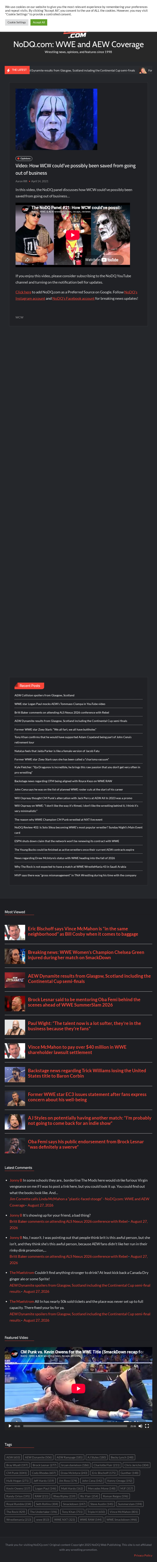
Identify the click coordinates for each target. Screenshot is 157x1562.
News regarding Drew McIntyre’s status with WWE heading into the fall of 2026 (65, 858)
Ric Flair (89, 1496)
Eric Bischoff (104, 1473)
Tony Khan (72, 1511)
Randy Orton (18, 1496)
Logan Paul (45, 1488)
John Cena (92, 1480)
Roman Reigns (115, 1496)
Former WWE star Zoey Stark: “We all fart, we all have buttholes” (55, 729)
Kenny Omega (119, 1480)
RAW (41, 1496)
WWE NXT (64, 1519)
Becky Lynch (122, 1457)
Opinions (25, 158)
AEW (13, 1457)
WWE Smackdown (122, 1519)
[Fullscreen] (147, 1426)
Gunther (129, 1473)
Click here (23, 292)
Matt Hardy (72, 1488)
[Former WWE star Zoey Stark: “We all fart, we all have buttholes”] (118, 70)
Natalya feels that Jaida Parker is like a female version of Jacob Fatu (57, 751)
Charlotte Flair (107, 1465)
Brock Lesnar (44, 1465)
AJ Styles (96, 1457)
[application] (78, 1388)
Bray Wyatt (17, 1465)
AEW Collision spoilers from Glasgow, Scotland (44, 695)
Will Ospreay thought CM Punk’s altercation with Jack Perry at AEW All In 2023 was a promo (73, 798)
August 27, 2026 (40, 1205)
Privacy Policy (143, 1555)
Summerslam (130, 1504)
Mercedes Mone (102, 1488)
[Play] (10, 1426)
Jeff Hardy (44, 1480)
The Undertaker (43, 1511)
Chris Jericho (136, 1465)
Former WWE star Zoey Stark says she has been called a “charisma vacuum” (62, 759)
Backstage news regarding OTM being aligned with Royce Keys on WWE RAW (63, 781)
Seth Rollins (47, 1504)
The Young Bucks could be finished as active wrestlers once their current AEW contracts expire (74, 849)
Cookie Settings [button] (17, 22)
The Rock (15, 1511)
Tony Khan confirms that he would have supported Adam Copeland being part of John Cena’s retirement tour (73, 739)
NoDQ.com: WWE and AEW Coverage (78, 44)
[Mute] (140, 1426)
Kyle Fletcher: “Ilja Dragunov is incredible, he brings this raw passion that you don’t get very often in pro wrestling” (77, 769)
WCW (19, 317)
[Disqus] (78, 493)
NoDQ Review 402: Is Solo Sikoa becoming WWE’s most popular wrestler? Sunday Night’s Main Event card (78, 830)
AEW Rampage (70, 1457)
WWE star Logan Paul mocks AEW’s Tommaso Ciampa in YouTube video (60, 704)
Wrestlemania (18, 1519)
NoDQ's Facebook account (73, 298)
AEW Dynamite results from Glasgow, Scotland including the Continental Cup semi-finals (56, 70)
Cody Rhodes (44, 1473)
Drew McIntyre (74, 1473)
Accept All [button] (39, 22)
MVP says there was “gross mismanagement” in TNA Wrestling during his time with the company (75, 875)
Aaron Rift (21, 181)
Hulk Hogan (17, 1480)
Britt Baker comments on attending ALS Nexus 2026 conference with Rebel (62, 712)
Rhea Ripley (64, 1496)
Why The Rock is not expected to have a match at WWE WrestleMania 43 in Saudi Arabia (70, 866)
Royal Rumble (18, 1504)
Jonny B (16, 1180)
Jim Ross (68, 1480)
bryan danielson (75, 1465)
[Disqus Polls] (78, 384)
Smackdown (74, 1504)
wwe (42, 1519)
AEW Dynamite (38, 1457)
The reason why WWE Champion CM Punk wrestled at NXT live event (58, 819)
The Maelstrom (22, 1272)
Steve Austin (101, 1504)
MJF (126, 1488)
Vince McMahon (124, 1511)
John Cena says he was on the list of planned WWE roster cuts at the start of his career (69, 789)
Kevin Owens (18, 1488)
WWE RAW (91, 1519)
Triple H (96, 1511)
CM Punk (16, 1473)
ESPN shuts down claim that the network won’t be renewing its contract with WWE (67, 841)
